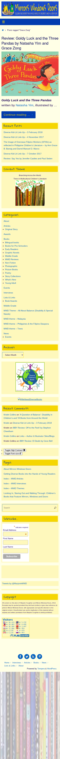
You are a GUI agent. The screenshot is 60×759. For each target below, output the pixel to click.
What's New (10, 279)
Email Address (15, 530)
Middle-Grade (11, 256)
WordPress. (52, 669)
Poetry (8, 273)
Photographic (11, 266)
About (6, 221)
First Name (8, 538)
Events (7, 288)
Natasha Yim (24, 105)
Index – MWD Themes (14, 488)
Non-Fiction (10, 263)
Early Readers (11, 249)
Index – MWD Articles (13, 478)
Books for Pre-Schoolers (16, 246)
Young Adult (10, 283)
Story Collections (13, 276)
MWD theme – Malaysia (15, 319)
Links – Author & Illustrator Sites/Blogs (37, 436)
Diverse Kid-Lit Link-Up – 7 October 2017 (23, 154)
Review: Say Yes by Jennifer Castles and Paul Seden (28, 158)
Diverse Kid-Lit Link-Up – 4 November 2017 (24, 137)
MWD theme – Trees (13, 328)
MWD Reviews (11, 259)
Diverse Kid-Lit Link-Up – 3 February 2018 (23, 132)
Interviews (8, 293)
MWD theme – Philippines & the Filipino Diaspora (26, 324)
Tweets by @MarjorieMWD (14, 583)
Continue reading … (17, 114)
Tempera (41, 669)
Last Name (8, 547)
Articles (7, 226)
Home (6, 663)
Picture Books (11, 269)
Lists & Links (9, 297)
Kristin (6, 423)
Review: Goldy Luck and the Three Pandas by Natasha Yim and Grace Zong (29, 43)
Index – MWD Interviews (15, 483)
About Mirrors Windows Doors (17, 469)
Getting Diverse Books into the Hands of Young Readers (29, 474)
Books (6, 239)
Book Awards (11, 301)
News (6, 333)
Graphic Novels (12, 252)
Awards (7, 234)
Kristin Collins (10, 414)
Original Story (11, 229)
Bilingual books (12, 242)
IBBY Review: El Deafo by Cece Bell (36, 441)
